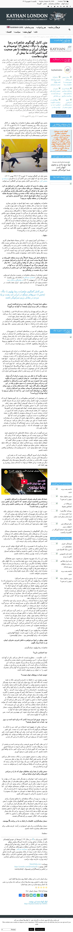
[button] (69, 29)
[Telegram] (54, 6)
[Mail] (64, 6)
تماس (45, 3)
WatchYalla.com (35, 864)
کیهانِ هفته (27, 32)
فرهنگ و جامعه (54, 27)
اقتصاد (9, 32)
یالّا (33, 839)
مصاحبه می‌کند (22, 849)
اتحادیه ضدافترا (29, 277)
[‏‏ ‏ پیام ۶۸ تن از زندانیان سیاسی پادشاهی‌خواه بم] (66, 92)
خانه (36, 32)
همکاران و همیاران (54, 3)
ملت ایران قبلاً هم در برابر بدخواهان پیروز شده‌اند (66, 564)
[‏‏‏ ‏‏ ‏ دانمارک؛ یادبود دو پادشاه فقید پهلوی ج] (55, 81)
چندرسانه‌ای (29, 27)
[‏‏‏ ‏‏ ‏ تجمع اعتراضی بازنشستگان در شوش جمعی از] (66, 104)
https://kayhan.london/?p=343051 (35, 904)
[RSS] (60, 6)
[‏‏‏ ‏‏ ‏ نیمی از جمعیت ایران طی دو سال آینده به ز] (55, 92)
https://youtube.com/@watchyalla (26, 867)
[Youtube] (48, 6)
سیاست (17, 32)
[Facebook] (70, 6)
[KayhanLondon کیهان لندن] (36, 16)
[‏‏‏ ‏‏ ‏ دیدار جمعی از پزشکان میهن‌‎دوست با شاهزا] (66, 81)
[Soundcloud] (57, 6)
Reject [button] (31, 929)
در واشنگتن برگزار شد (15, 280)
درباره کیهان (65, 3)
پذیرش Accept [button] (40, 929)
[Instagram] (67, 6)
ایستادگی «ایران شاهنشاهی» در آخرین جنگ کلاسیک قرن (64, 546)
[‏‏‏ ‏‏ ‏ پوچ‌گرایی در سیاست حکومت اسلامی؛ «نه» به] (55, 104)
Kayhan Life (16, 27)
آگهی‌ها (39, 3)
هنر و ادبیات (41, 27)
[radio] (46, 887)
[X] (51, 6)
